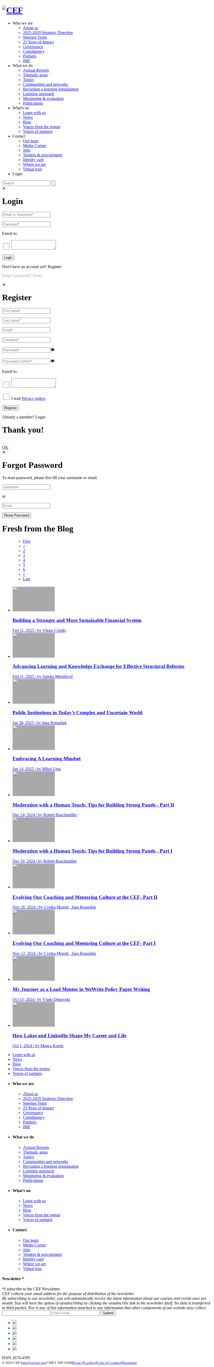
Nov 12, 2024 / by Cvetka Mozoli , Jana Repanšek (54, 953)
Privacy (77, 1363)
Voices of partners (37, 131)
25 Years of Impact (38, 42)
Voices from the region (41, 126)
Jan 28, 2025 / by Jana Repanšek (40, 723)
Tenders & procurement (42, 155)
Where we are (34, 164)
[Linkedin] (15, 1338)
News (28, 117)
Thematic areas (35, 75)
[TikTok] (15, 1333)
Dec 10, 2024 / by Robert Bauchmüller (45, 861)
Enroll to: (9, 233)
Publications (33, 103)
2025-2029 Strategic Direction (48, 32)
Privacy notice (33, 398)
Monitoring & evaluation (43, 98)
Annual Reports (36, 70)
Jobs (26, 150)
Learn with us (34, 112)
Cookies (90, 1363)
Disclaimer (129, 1363)
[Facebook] (15, 1328)
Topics (28, 79)
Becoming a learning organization (51, 89)
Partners (29, 56)
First (26, 541)
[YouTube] (15, 1349)
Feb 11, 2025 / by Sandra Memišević (43, 676)
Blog (27, 122)
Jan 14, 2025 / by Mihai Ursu (37, 769)
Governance (33, 46)
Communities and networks (45, 84)
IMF (26, 61)
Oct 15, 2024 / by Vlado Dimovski (41, 999)
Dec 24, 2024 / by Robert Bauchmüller (45, 815)
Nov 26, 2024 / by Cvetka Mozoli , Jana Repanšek (54, 907)
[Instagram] (15, 1343)
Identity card (33, 159)
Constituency (34, 51)
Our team (30, 141)
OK (5, 447)
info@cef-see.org (34, 1363)
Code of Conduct (109, 1363)
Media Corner (34, 145)
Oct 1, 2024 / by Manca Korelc (38, 1045)
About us (30, 28)
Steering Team (35, 37)
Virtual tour (32, 169)
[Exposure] (15, 1322)
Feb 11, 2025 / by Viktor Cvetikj (39, 630)
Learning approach (38, 94)
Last (26, 579)
